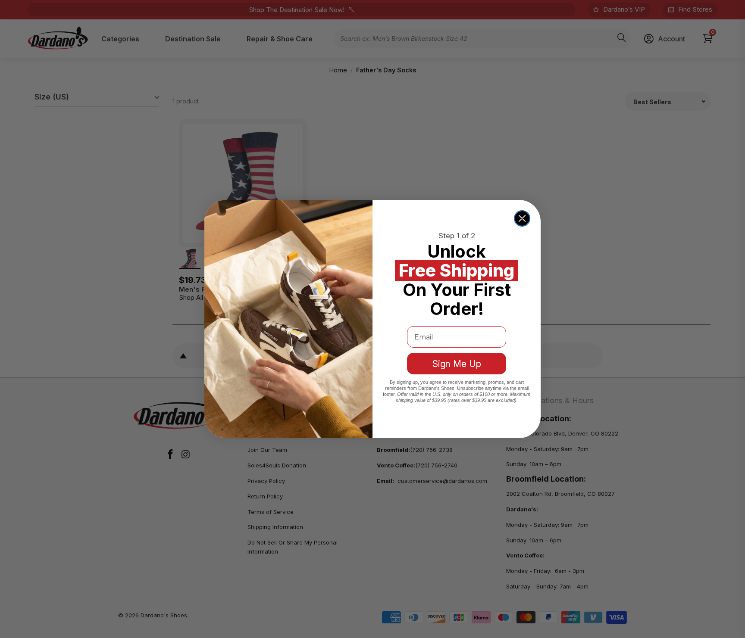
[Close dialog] (522, 218)
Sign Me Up (456, 363)
